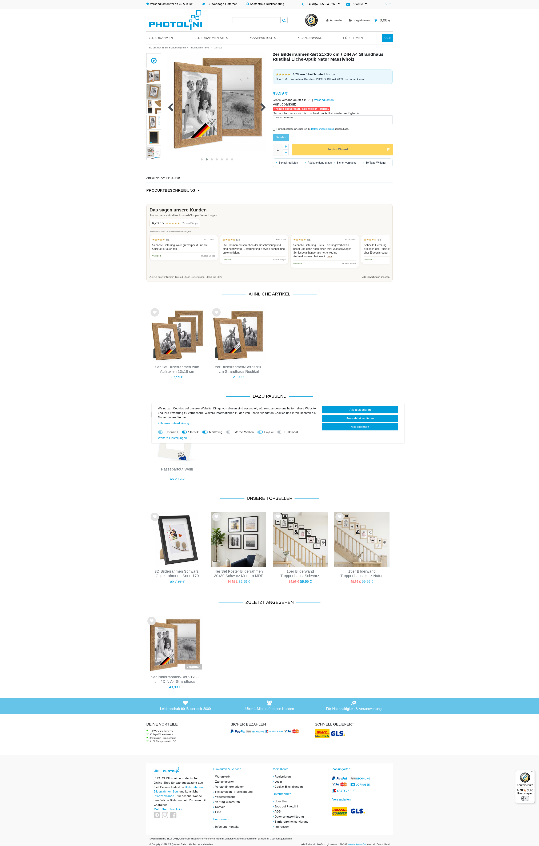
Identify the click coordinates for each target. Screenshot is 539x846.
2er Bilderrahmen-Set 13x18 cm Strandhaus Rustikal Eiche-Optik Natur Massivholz (239, 369)
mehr (329, 256)
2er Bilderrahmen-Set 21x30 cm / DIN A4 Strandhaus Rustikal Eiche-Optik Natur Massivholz (175, 679)
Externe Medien (243, 431)
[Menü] (532, 772)
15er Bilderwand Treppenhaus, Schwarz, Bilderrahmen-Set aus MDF (300, 574)
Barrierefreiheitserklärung (291, 821)
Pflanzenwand (310, 38)
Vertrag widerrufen (227, 801)
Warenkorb (222, 776)
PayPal (269, 431)
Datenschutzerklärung (289, 816)
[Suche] (284, 20)
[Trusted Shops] (311, 20)
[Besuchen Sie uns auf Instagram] (165, 816)
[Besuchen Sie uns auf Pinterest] (157, 816)
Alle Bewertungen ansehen (376, 277)
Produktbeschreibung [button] (171, 190)
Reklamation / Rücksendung (234, 791)
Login (278, 781)
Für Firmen (353, 38)
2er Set (218, 47)
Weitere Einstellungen (172, 437)
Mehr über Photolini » (168, 809)
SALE (387, 38)
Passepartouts (262, 38)
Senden (281, 137)
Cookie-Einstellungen (289, 786)
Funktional (291, 431)
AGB (278, 811)
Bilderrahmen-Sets (210, 38)
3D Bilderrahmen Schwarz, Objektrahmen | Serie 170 (177, 573)
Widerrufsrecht (225, 796)
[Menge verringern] (286, 152)
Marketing (215, 431)
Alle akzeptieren (360, 409)
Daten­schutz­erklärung (174, 423)
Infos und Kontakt (227, 826)
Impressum (282, 826)
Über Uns (281, 801)
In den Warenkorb (341, 149)
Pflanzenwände (164, 796)
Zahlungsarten (225, 781)
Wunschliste (154, 316)
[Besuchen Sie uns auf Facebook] (173, 816)
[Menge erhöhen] (286, 147)
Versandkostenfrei (357, 844)
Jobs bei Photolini (286, 806)
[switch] (525, 798)
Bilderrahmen (160, 38)
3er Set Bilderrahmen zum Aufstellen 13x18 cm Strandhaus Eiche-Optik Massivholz (177, 369)
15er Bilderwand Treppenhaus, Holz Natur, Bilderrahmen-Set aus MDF (362, 574)
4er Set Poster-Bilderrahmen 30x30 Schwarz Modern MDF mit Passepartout (238, 574)
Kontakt (220, 807)
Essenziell (171, 431)
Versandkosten (324, 100)
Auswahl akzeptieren (360, 418)
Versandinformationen (229, 786)
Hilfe (218, 812)
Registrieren (283, 776)
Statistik (193, 431)
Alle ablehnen (360, 426)
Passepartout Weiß (177, 469)
